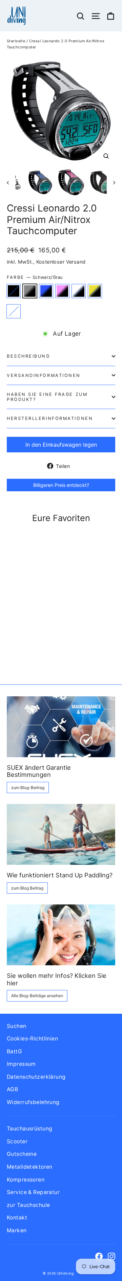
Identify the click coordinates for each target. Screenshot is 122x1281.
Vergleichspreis (13, 311)
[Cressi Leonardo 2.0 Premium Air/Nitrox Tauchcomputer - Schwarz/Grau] (18, 651)
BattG (14, 1051)
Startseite (16, 41)
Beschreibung (28, 356)
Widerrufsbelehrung (33, 1102)
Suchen (16, 1026)
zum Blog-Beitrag (27, 787)
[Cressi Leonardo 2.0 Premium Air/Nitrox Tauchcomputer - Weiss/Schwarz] (40, 651)
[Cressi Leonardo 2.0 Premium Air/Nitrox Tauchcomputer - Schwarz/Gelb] (47, 651)
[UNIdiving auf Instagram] (111, 1255)
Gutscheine (22, 1154)
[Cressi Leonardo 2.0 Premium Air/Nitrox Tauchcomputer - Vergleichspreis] (55, 651)
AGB (12, 1089)
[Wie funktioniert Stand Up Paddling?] (61, 834)
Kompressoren (25, 1179)
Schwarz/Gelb (95, 291)
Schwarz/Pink (62, 291)
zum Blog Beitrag (27, 888)
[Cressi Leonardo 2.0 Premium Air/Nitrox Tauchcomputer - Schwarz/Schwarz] (10, 651)
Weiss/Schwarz (78, 291)
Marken (17, 1230)
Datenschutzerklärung (36, 1077)
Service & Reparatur (33, 1192)
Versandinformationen (44, 375)
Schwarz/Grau (30, 291)
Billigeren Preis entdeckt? (61, 485)
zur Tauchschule (28, 1205)
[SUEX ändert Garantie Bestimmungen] (61, 726)
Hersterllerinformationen (50, 418)
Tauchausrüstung (29, 1128)
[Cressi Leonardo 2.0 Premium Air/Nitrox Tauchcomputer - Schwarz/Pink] (32, 651)
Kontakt (17, 1217)
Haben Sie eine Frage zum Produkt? (47, 397)
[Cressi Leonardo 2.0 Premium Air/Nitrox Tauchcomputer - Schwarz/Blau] (25, 651)
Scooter (17, 1141)
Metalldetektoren (30, 1167)
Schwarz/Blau (46, 291)
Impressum (21, 1064)
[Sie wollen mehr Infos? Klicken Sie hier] (61, 934)
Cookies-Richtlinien (32, 1038)
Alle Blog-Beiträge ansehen (37, 995)
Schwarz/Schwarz (13, 291)
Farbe (35, 277)
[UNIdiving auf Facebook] (99, 1255)
